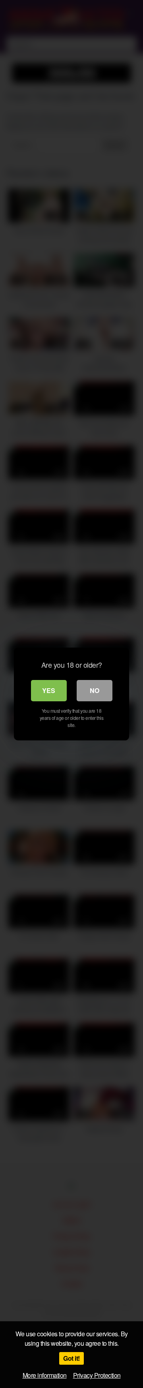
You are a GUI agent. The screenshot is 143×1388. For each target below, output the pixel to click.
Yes (48, 690)
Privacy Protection (97, 1375)
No (94, 690)
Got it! (71, 1358)
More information (45, 1375)
